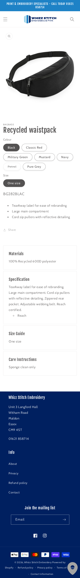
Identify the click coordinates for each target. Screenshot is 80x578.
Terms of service (66, 567)
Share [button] (12, 230)
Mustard (45, 157)
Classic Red (34, 147)
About (13, 464)
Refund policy (18, 483)
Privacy (13, 473)
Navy (65, 157)
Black (11, 147)
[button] (5, 19)
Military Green (18, 157)
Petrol (14, 167)
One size (14, 183)
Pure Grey (34, 167)
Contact (14, 492)
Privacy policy (45, 567)
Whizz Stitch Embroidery (38, 562)
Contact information (42, 573)
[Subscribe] (64, 520)
